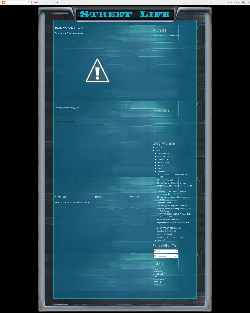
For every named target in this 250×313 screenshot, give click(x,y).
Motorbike (157, 274)
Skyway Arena (158, 279)
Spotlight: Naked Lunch (166, 231)
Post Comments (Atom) (78, 202)
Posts (159, 251)
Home (98, 197)
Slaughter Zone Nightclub (167, 202)
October (161, 159)
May (160, 240)
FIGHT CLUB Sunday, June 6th (170, 237)
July (160, 168)
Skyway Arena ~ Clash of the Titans (172, 183)
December (162, 153)
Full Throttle (157, 272)
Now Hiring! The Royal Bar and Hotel (172, 205)
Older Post (135, 197)
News (155, 277)
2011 (157, 147)
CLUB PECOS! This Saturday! (169, 228)
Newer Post (60, 197)
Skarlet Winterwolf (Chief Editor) (166, 36)
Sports (155, 282)
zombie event (158, 284)
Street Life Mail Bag (165, 180)
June (160, 171)
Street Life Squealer (165, 234)
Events (155, 269)
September (162, 162)
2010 (157, 150)
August (161, 165)
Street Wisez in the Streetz (168, 220)
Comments (161, 256)
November (162, 156)
